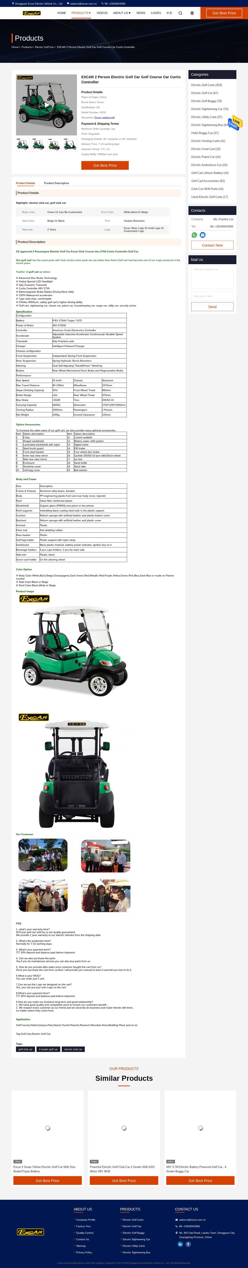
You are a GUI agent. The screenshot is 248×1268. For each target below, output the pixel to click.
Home (61, 13)
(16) (210, 172)
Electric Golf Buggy (134, 1232)
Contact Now (212, 245)
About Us (120, 13)
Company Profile (85, 1219)
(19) (205, 149)
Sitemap (81, 1245)
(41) (208, 141)
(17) (209, 196)
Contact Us (82, 1239)
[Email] (202, 235)
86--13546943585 (114, 3)
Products (80, 13)
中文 (169, 13)
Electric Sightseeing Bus (136, 1252)
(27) (205, 133)
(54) (210, 125)
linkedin (180, 1244)
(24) (206, 156)
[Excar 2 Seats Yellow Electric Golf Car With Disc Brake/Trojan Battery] (47, 1127)
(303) (206, 85)
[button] (74, 145)
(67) (204, 93)
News (141, 13)
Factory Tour (83, 1226)
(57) (206, 117)
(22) (209, 164)
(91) (208, 180)
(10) (207, 188)
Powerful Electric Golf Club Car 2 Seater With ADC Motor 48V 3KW (122, 1169)
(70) (209, 109)
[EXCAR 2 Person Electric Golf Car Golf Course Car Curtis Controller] (46, 104)
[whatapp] (194, 235)
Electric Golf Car (44, 47)
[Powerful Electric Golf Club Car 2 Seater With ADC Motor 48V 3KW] (124, 1127)
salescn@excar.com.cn (83, 3)
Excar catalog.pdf (105, 117)
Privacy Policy (84, 1252)
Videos (102, 13)
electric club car (73, 1049)
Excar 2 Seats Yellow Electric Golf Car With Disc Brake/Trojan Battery (44, 1169)
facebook (188, 1244)
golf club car (25, 1049)
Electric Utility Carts (134, 1245)
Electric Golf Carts (133, 1219)
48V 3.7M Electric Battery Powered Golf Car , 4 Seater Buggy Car (196, 1169)
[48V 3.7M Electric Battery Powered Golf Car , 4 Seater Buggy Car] (200, 1127)
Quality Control (84, 1232)
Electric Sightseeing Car (136, 1239)
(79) (206, 101)
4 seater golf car (48, 1049)
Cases (156, 13)
